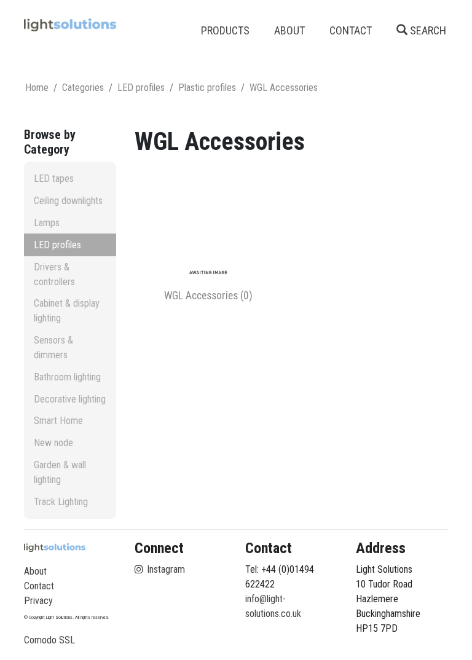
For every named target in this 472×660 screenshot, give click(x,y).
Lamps (47, 223)
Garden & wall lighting (60, 472)
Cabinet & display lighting (67, 310)
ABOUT (289, 30)
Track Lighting (61, 502)
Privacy (38, 601)
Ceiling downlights (68, 200)
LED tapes (54, 178)
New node (53, 443)
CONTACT (350, 30)
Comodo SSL (49, 640)
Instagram (164, 569)
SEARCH (426, 30)
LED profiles (57, 245)
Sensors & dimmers (53, 347)
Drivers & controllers (54, 274)
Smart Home (58, 420)
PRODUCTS (225, 30)
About (35, 571)
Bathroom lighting (67, 377)
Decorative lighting (70, 399)
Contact (39, 586)
